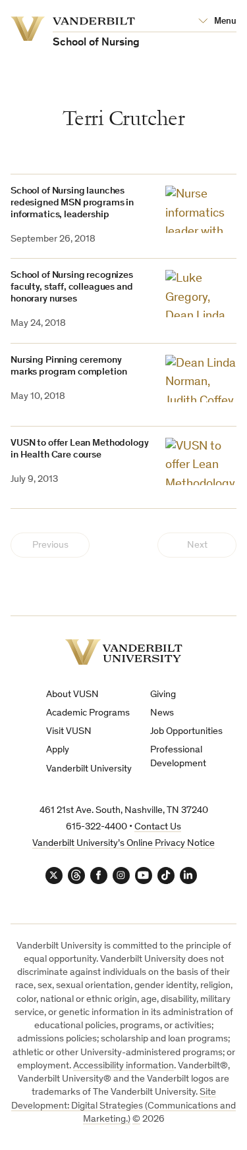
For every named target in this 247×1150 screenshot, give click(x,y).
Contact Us (157, 827)
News (162, 713)
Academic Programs (88, 713)
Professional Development (178, 756)
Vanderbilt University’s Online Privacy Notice (123, 844)
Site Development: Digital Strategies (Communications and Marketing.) (123, 1105)
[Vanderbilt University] (124, 652)
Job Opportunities (186, 732)
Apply (57, 750)
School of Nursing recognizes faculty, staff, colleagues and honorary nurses (72, 287)
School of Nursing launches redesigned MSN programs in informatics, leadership (72, 203)
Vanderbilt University (89, 769)
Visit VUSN (69, 732)
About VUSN (72, 695)
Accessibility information (123, 1066)
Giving (163, 695)
